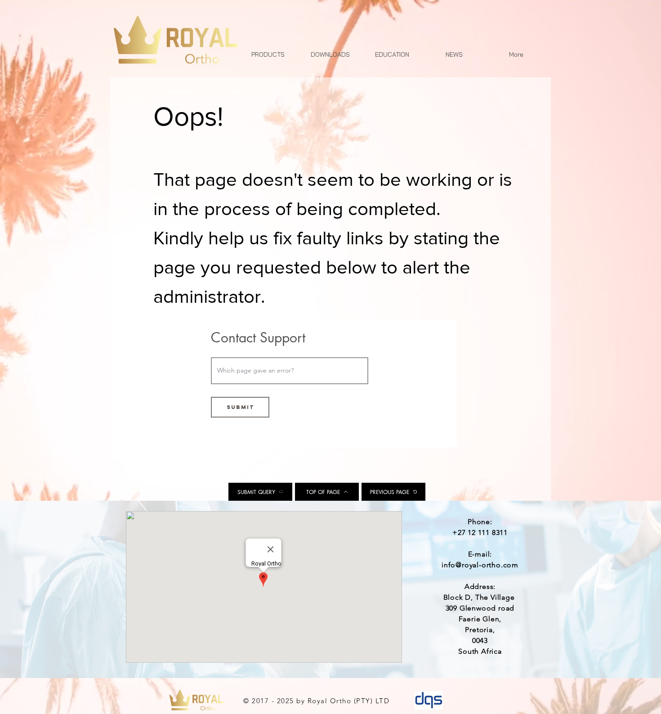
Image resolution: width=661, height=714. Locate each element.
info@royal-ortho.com (480, 565)
